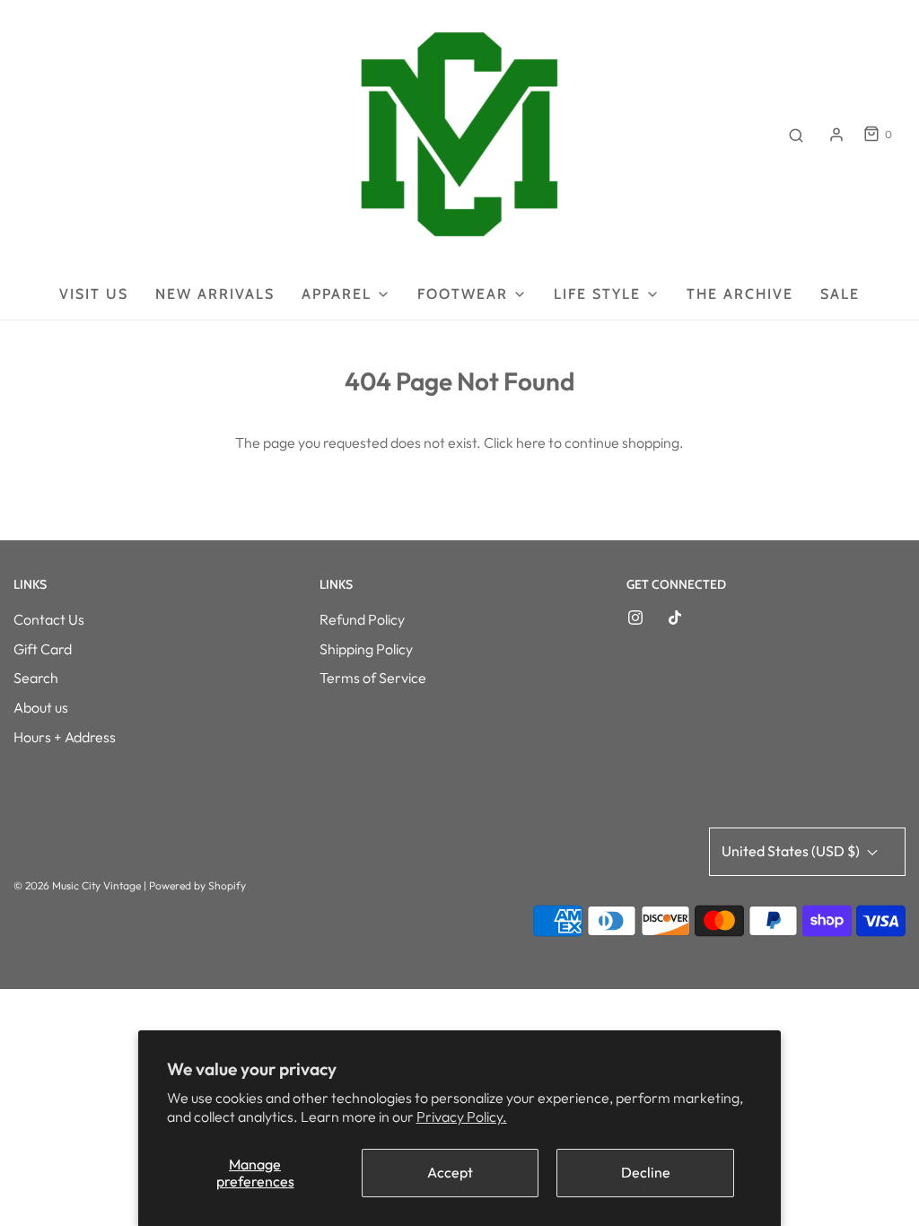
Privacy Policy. (461, 1116)
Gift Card (42, 649)
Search (35, 678)
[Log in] (836, 135)
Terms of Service (372, 678)
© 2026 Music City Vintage (77, 885)
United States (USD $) (792, 851)
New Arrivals (215, 293)
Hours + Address (64, 737)
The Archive (740, 293)
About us (40, 707)
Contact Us (48, 619)
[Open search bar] (796, 134)
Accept (450, 1172)
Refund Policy (362, 619)
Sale (840, 293)
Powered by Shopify (197, 885)
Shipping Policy (366, 649)
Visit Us (93, 293)
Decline (645, 1172)
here (531, 442)
